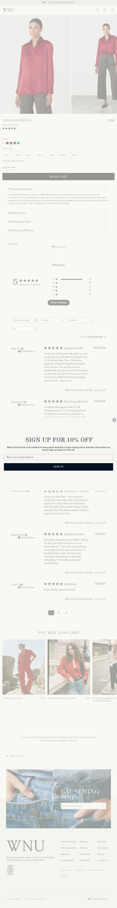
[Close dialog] (114, 420)
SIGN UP (58, 467)
